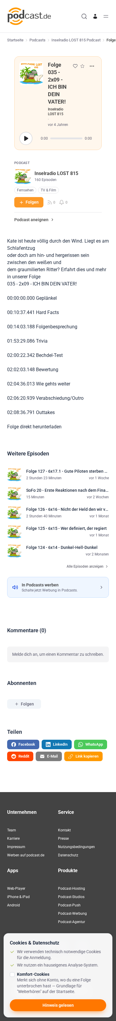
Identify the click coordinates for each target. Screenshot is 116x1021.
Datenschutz (68, 855)
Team (11, 830)
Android (13, 905)
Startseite (15, 40)
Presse (63, 838)
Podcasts (37, 40)
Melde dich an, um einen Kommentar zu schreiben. (58, 654)
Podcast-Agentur (71, 922)
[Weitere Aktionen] (92, 66)
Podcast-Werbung (72, 913)
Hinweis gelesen (58, 1005)
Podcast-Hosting (71, 888)
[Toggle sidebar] (106, 16)
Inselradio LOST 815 (55, 111)
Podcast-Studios (71, 897)
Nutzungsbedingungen (76, 847)
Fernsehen (25, 190)
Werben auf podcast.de (25, 855)
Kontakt (64, 830)
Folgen (32, 202)
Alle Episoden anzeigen (85, 566)
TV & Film (48, 190)
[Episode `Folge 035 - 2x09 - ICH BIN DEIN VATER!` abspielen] (25, 138)
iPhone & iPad (18, 897)
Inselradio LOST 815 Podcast (76, 40)
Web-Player (16, 888)
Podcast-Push (69, 905)
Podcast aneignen (31, 219)
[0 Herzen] (75, 66)
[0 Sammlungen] (82, 66)
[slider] (66, 138)
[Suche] (84, 16)
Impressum (16, 847)
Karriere (13, 838)
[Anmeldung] (95, 16)
